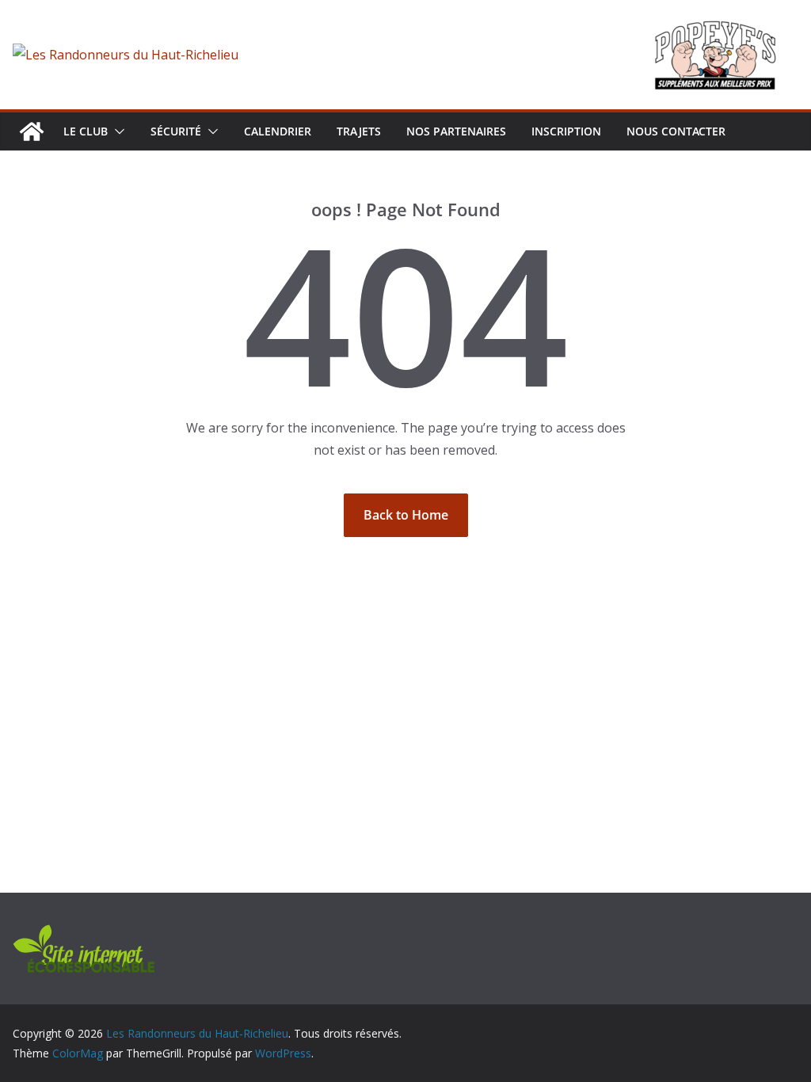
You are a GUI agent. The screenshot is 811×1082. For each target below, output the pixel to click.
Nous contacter (675, 131)
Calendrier (277, 131)
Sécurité (175, 131)
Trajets (359, 131)
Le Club (85, 131)
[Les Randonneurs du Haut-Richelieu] (32, 131)
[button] (116, 131)
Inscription (566, 131)
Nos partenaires (456, 131)
